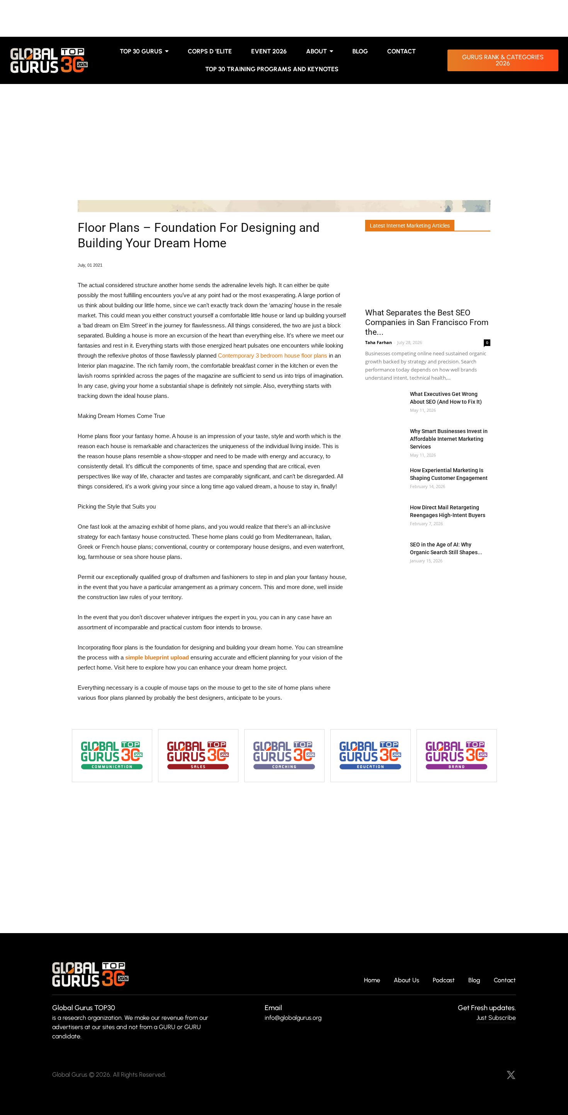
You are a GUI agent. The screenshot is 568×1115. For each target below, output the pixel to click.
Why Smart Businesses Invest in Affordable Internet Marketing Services (449, 439)
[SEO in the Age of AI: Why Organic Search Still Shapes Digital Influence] (384, 554)
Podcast (444, 980)
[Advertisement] (284, 142)
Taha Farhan (378, 342)
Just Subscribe (496, 1017)
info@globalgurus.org (293, 1017)
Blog (474, 980)
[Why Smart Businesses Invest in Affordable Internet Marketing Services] (384, 440)
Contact (505, 980)
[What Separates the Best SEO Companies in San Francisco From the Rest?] (427, 272)
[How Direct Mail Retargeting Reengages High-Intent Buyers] (384, 517)
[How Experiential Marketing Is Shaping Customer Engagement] (384, 479)
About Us (406, 980)
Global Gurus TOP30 (83, 1008)
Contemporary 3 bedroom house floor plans (272, 355)
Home (372, 980)
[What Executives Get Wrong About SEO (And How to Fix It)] (384, 403)
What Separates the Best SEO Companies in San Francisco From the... (426, 322)
